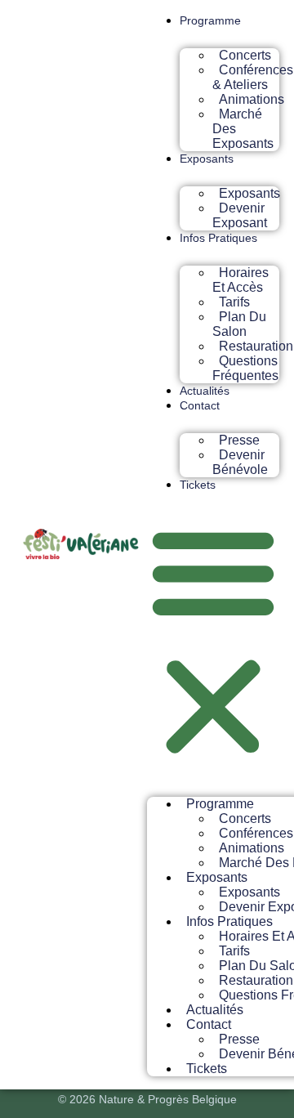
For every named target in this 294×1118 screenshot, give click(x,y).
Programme (210, 20)
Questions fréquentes (245, 368)
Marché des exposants (243, 128)
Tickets (198, 484)
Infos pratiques (218, 237)
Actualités (204, 390)
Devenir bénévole (240, 462)
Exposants (207, 158)
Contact (200, 405)
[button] (213, 640)
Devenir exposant (239, 215)
